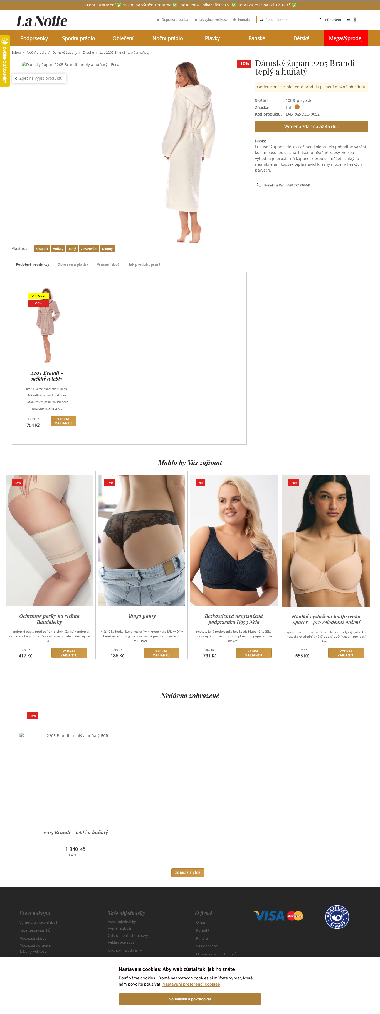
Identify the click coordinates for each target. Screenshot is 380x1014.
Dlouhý (107, 249)
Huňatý (58, 249)
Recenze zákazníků (34, 930)
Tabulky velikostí (33, 951)
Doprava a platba (175, 19)
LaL (289, 107)
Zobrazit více (187, 873)
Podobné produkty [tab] (32, 264)
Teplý (72, 249)
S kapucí (42, 249)
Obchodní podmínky (125, 950)
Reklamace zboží (121, 942)
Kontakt (244, 19)
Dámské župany (64, 52)
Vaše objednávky (122, 921)
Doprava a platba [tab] (73, 264)
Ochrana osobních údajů (216, 954)
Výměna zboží (119, 928)
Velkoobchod (207, 946)
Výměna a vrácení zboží (38, 922)
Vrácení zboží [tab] (108, 264)
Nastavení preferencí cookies (191, 984)
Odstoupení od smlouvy (128, 935)
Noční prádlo (36, 52)
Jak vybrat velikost (213, 19)
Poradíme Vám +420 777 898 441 (287, 185)
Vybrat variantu (63, 421)
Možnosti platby (32, 938)
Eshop (16, 52)
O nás (201, 922)
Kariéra (202, 938)
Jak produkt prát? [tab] (144, 264)
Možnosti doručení (35, 945)
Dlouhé (88, 52)
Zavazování (89, 249)
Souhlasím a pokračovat (190, 999)
